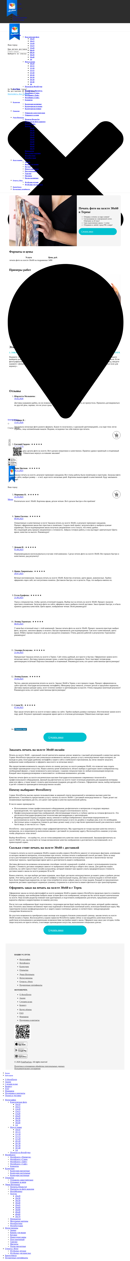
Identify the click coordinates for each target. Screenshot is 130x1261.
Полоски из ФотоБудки (33, 86)
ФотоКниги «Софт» (32, 98)
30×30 (32, 80)
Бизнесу (22, 1005)
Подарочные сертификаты (30, 985)
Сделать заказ (87, 231)
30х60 (32, 140)
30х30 (32, 55)
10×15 (32, 66)
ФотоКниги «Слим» (32, 93)
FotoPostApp (26, 1062)
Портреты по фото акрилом (35, 122)
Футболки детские (31, 182)
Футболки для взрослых (34, 185)
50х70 (32, 149)
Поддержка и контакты (29, 1020)
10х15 (32, 41)
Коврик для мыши (31, 164)
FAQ (21, 1013)
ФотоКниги (24, 963)
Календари (24, 966)
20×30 (32, 77)
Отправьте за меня (32, 115)
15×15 (32, 70)
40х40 (32, 144)
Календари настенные (33, 109)
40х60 (32, 146)
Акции (22, 998)
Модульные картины (33, 153)
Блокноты (28, 100)
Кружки (28, 167)
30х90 (32, 142)
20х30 (32, 53)
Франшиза (23, 1017)
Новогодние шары (32, 169)
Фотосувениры (25, 978)
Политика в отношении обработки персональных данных (39, 1066)
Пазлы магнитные (31, 178)
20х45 (32, 137)
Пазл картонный (31, 171)
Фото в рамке (30, 62)
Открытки (23, 970)
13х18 (32, 43)
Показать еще (20, 729)
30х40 (32, 57)
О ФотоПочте (25, 994)
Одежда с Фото (26, 981)
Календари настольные (33, 106)
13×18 (32, 68)
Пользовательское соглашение (27, 1068)
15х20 (32, 48)
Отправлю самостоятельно (35, 113)
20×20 (32, 75)
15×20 (32, 73)
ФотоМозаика (30, 124)
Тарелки (28, 173)
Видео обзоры (25, 1009)
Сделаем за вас (25, 1002)
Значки (27, 162)
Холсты (28, 126)
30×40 (32, 82)
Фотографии (24, 959)
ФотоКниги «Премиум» (34, 91)
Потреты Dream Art (32, 119)
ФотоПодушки (30, 158)
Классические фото (32, 37)
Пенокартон (29, 151)
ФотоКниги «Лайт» (32, 95)
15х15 (32, 46)
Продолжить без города (18, 94)
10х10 (32, 39)
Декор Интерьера (26, 974)
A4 (31, 84)
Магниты (28, 176)
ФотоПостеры (30, 156)
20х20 (32, 50)
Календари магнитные (33, 104)
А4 (31, 59)
